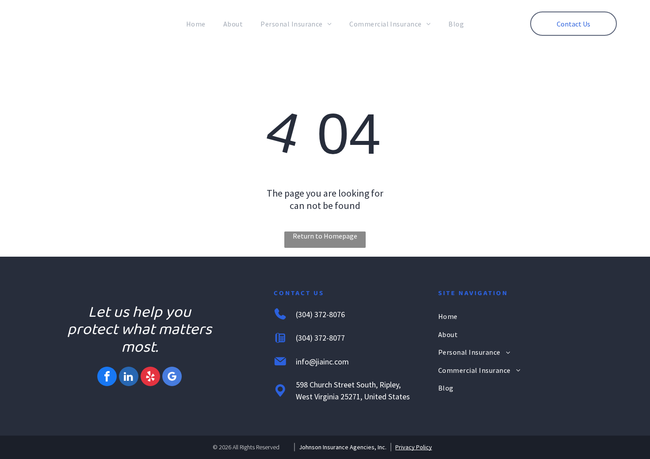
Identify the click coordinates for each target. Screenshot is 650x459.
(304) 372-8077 (320, 338)
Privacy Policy (413, 447)
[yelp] (150, 377)
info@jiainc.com (322, 362)
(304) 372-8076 (320, 314)
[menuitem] (195, 23)
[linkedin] (128, 377)
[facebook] (107, 377)
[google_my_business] (172, 377)
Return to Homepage (325, 235)
